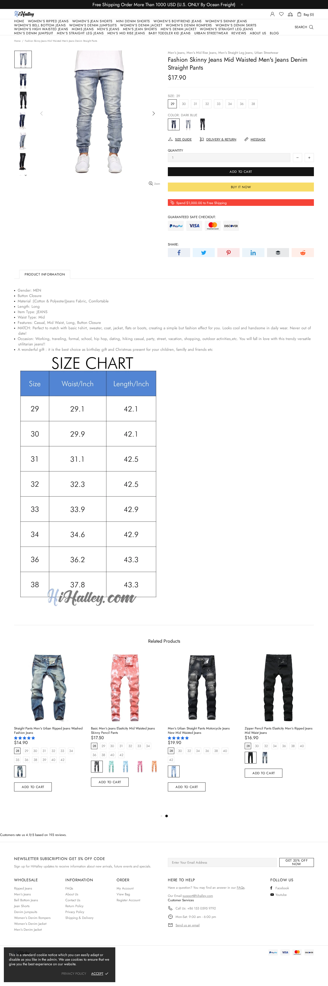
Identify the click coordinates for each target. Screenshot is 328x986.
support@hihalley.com (198, 896)
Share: (173, 244)
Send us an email (188, 925)
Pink (140, 766)
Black (202, 124)
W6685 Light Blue (174, 771)
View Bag (123, 894)
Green (111, 766)
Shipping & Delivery (79, 918)
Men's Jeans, (177, 52)
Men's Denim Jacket (28, 929)
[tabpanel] (202, 728)
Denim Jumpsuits (25, 912)
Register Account (128, 900)
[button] (25, 738)
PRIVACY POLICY (73, 973)
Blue (125, 766)
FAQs (69, 888)
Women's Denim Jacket (30, 923)
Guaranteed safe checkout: (192, 217)
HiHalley (24, 14)
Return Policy (74, 906)
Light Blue (188, 124)
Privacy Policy (74, 912)
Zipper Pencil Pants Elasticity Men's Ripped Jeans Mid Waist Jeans (278, 730)
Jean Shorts (21, 906)
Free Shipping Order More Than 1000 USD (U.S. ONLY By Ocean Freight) (164, 5)
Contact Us (72, 900)
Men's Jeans (22, 894)
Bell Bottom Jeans (26, 900)
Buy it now (241, 187)
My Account (125, 888)
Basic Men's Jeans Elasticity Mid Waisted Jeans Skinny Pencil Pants (123, 730)
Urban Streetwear (266, 52)
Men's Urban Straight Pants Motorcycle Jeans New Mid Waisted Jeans (199, 730)
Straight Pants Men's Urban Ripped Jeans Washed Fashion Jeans (48, 730)
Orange (154, 766)
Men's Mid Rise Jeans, (202, 52)
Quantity (175, 150)
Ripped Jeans (23, 888)
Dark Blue (174, 124)
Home (17, 41)
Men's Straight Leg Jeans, (235, 52)
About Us (71, 894)
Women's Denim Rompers (32, 918)
